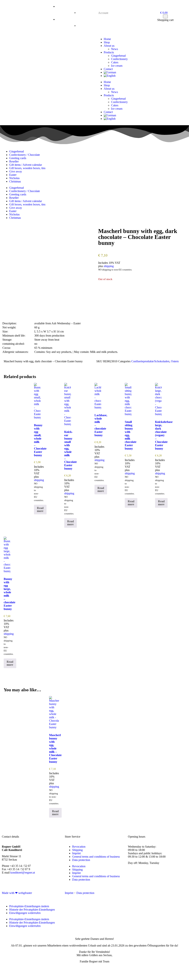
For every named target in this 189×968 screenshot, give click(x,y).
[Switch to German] (145, 72)
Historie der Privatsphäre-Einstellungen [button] (32, 909)
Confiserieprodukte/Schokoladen (150, 361)
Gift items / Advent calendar (25, 164)
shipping (109, 266)
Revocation (78, 846)
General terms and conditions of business (96, 856)
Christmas (15, 181)
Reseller (14, 161)
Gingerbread (118, 55)
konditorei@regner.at (22, 872)
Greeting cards (17, 158)
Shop (107, 42)
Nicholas (14, 178)
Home (107, 39)
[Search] (71, 11)
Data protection (81, 859)
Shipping (77, 849)
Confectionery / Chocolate (24, 154)
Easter (12, 174)
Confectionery (119, 59)
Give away (15, 171)
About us (109, 45)
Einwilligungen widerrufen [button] (25, 912)
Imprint (76, 853)
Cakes (114, 62)
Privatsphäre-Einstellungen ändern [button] (29, 906)
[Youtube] (142, 892)
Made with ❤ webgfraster (17, 892)
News (114, 49)
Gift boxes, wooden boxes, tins (27, 168)
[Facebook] (132, 892)
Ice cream (116, 65)
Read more (40, 509)
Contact (108, 69)
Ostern (175, 361)
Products (109, 52)
